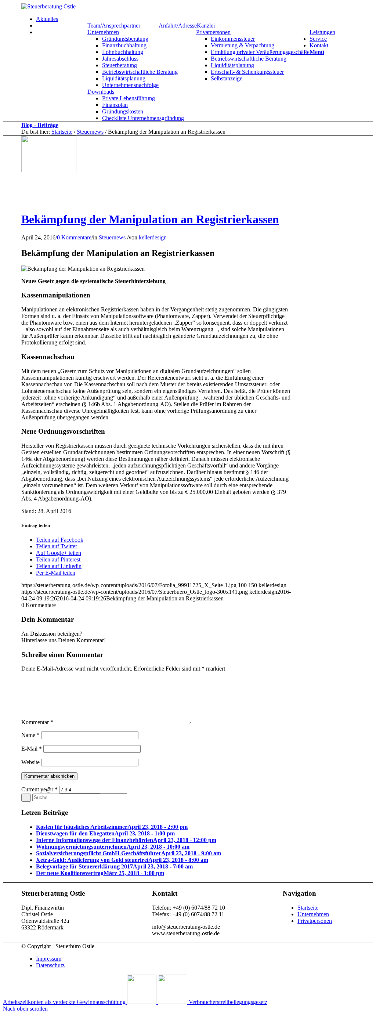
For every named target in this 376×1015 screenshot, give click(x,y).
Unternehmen (103, 32)
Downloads (100, 92)
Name (30, 735)
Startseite (61, 132)
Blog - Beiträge (39, 125)
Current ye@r (39, 789)
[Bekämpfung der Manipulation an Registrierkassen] (48, 170)
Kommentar (37, 722)
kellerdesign (153, 237)
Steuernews (90, 132)
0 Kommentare (74, 237)
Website (30, 762)
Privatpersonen (213, 32)
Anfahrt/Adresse (178, 25)
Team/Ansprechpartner (113, 25)
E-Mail (31, 748)
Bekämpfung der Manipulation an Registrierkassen (150, 219)
